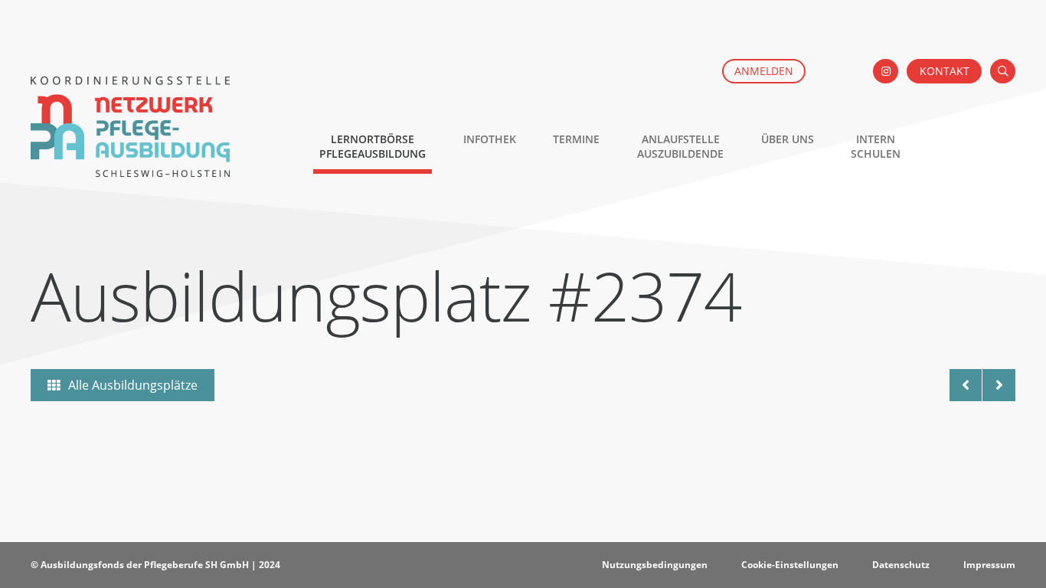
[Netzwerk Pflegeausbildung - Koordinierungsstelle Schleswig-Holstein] (130, 169)
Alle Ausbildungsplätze (133, 385)
